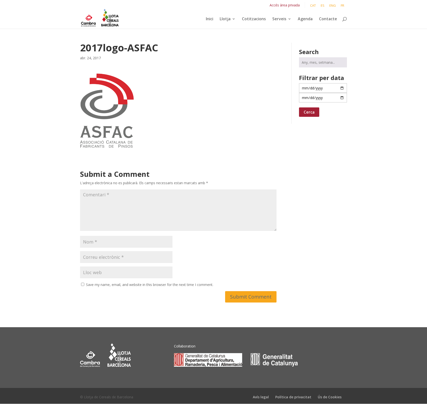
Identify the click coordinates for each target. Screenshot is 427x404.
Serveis (279, 19)
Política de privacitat (293, 397)
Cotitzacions (254, 19)
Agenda (305, 19)
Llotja (225, 19)
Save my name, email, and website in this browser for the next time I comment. (149, 284)
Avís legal (261, 397)
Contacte (328, 19)
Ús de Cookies (330, 397)
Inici (209, 19)
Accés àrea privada (285, 5)
